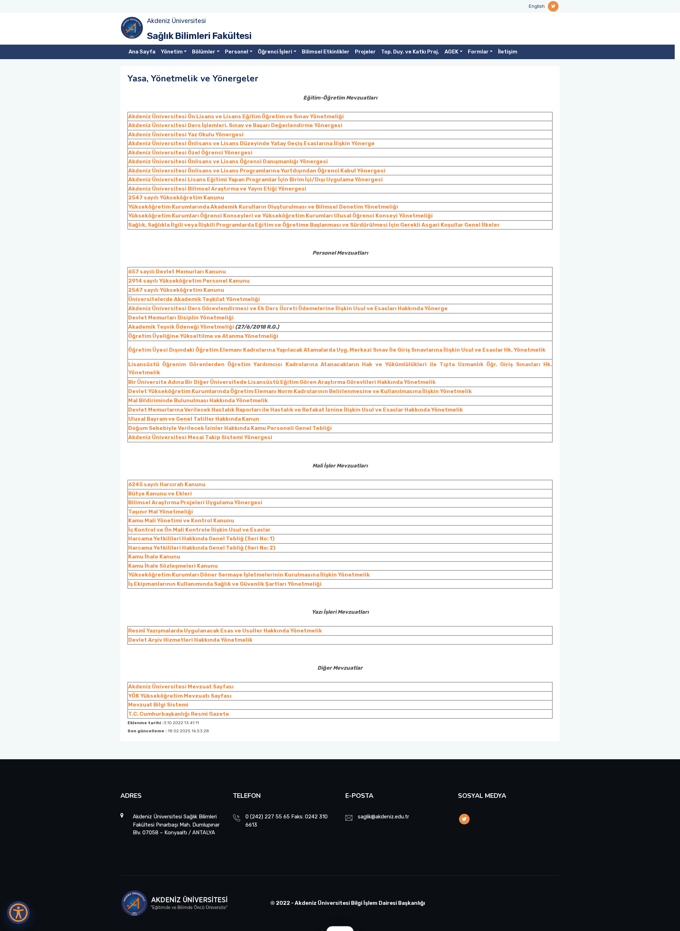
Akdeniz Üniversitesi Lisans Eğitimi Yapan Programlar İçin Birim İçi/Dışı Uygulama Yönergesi (255, 179)
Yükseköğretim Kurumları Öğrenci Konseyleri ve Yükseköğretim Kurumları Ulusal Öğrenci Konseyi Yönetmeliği (280, 215)
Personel (236, 52)
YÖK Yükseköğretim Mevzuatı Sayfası (180, 696)
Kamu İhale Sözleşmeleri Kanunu (173, 566)
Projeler (365, 52)
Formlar (478, 52)
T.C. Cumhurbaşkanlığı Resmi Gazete (178, 714)
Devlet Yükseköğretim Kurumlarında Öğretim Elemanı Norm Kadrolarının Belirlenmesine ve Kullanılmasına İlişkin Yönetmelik (300, 391)
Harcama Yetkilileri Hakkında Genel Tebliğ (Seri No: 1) (201, 538)
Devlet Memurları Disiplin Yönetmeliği (181, 317)
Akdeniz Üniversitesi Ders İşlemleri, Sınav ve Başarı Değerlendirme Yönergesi (235, 125)
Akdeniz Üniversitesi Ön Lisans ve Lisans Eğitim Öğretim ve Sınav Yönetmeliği (236, 116)
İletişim (507, 52)
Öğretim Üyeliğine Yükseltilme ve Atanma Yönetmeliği (203, 336)
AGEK (451, 52)
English (537, 6)
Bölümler (203, 52)
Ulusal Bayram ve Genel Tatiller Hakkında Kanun (193, 419)
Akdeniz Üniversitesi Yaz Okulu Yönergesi (186, 134)
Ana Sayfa (142, 52)
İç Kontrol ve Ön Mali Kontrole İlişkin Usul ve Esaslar (199, 530)
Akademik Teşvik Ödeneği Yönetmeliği (181, 327)
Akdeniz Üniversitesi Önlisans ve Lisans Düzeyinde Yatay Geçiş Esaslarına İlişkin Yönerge (251, 143)
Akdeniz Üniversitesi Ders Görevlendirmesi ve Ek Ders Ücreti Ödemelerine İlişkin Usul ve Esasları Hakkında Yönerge (288, 308)
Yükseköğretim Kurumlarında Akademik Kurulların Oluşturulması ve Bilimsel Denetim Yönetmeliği (263, 207)
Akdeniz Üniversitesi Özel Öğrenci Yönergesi (190, 152)
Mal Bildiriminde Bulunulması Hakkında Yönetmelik (198, 400)
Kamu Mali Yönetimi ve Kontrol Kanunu (181, 520)
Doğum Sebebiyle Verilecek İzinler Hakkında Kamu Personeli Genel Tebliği (230, 428)
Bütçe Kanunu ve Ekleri (160, 493)
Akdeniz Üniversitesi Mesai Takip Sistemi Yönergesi (200, 437)
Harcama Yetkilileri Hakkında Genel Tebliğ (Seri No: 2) (201, 548)
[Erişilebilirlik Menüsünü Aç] (18, 912)
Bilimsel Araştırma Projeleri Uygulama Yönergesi (195, 502)
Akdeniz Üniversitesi (176, 21)
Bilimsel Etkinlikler (326, 52)
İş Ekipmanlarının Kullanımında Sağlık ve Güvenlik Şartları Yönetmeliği (225, 584)
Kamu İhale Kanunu (154, 557)
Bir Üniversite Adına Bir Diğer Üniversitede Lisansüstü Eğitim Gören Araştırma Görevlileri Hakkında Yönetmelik (282, 382)
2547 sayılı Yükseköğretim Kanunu (176, 197)
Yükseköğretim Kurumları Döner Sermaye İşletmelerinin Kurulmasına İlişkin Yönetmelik (249, 575)
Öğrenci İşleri (275, 52)
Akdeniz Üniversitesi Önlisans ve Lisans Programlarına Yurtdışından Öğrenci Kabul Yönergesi (256, 171)
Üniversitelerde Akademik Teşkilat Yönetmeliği (194, 299)
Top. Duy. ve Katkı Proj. (410, 52)
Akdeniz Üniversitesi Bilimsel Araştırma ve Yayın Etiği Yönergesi (217, 189)
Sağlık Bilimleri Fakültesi (199, 35)
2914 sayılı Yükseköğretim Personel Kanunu (189, 281)
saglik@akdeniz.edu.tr (383, 816)
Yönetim (172, 52)
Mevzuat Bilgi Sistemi (158, 705)
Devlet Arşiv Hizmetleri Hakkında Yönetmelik (190, 640)
